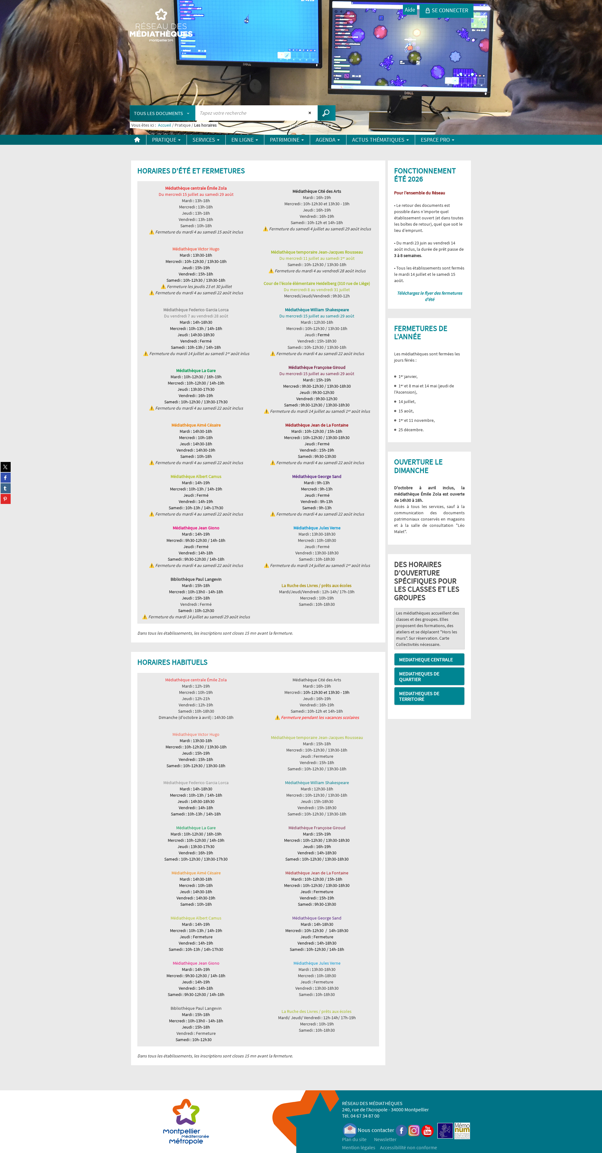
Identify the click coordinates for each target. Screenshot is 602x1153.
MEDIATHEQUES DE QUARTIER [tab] (419, 676)
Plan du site (354, 1139)
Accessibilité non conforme (408, 1147)
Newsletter (385, 1139)
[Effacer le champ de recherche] (310, 112)
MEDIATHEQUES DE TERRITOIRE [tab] (419, 696)
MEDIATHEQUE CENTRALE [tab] (426, 659)
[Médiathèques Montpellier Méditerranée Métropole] (161, 25)
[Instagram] (414, 1130)
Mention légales (358, 1147)
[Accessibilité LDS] (445, 1130)
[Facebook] (401, 1130)
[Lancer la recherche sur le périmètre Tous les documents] (326, 113)
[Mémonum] (462, 1130)
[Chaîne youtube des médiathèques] (427, 1130)
